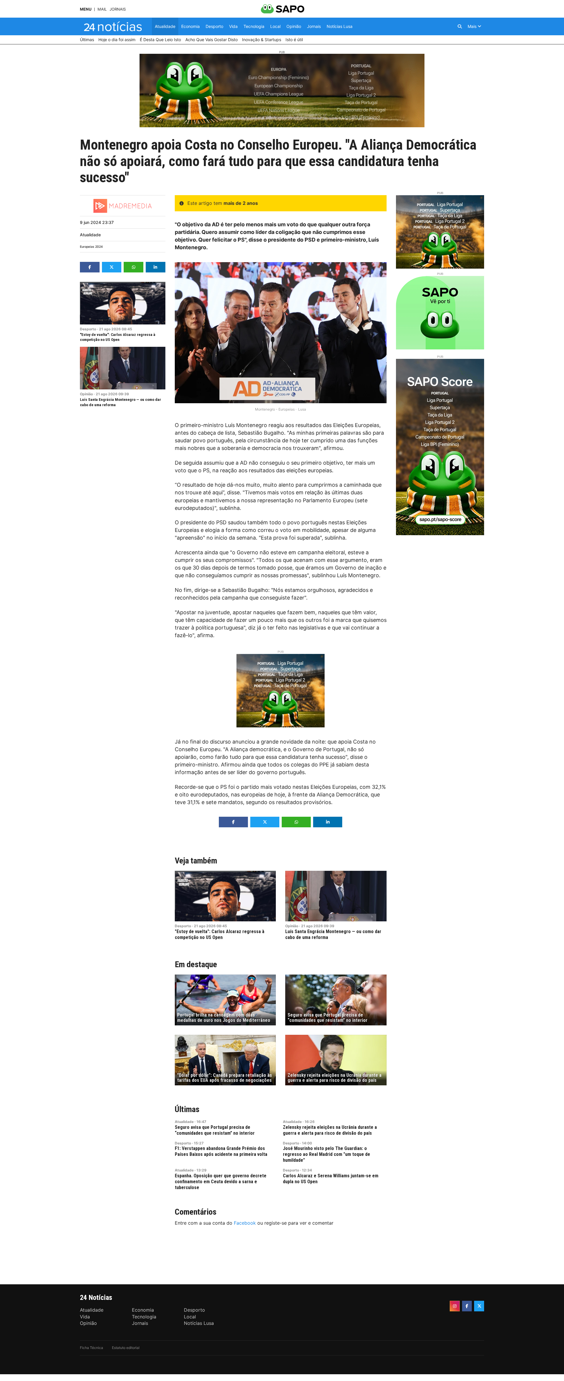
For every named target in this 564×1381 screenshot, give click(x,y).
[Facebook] (467, 1306)
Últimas (187, 1109)
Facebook (245, 1223)
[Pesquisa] (460, 26)
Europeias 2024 (91, 247)
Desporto (88, 329)
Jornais (118, 9)
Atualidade (90, 234)
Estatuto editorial (126, 1347)
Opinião (86, 394)
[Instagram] (455, 1306)
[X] (479, 1306)
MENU (85, 9)
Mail (102, 9)
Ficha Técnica (91, 1347)
